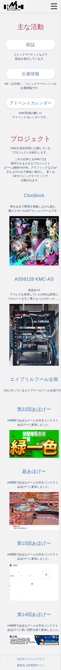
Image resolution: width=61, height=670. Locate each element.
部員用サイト (36, 665)
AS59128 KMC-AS (34, 279)
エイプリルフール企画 (34, 379)
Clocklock (34, 195)
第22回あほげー (34, 409)
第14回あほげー (34, 614)
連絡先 (21, 665)
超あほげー (34, 471)
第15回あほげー (34, 543)
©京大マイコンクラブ (30, 659)
